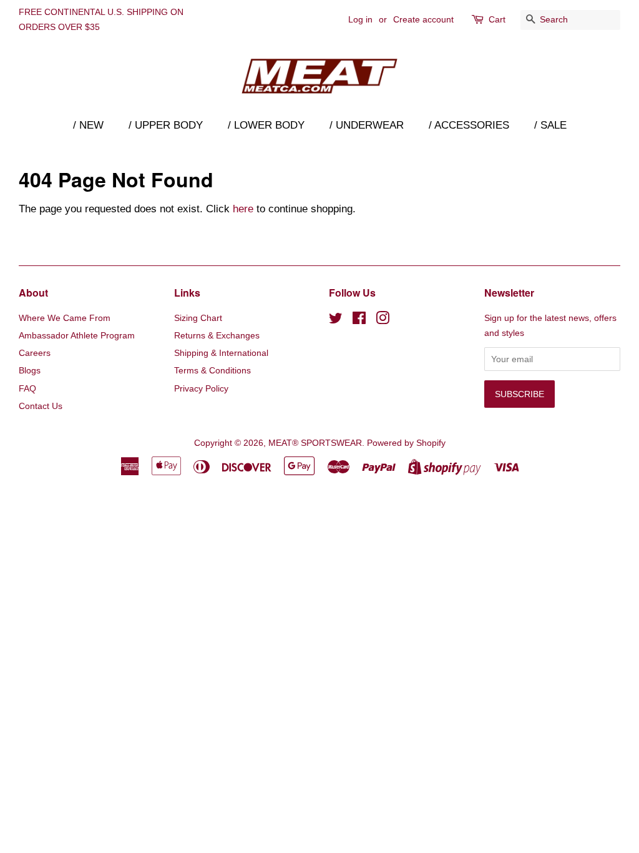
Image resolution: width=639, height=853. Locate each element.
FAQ (27, 388)
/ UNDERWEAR (366, 125)
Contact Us (40, 406)
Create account (423, 19)
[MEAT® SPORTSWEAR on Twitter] (336, 320)
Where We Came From (64, 318)
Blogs (30, 370)
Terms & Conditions (212, 370)
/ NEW (88, 125)
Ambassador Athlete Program (77, 335)
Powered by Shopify (406, 443)
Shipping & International (221, 353)
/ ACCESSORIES (469, 125)
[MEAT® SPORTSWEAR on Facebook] (359, 320)
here (243, 209)
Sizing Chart (198, 318)
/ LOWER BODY (266, 125)
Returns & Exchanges (217, 335)
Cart (497, 19)
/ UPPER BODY (166, 125)
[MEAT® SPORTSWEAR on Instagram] (382, 320)
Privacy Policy (201, 388)
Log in (360, 19)
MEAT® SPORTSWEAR (315, 443)
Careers (35, 353)
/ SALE (550, 125)
